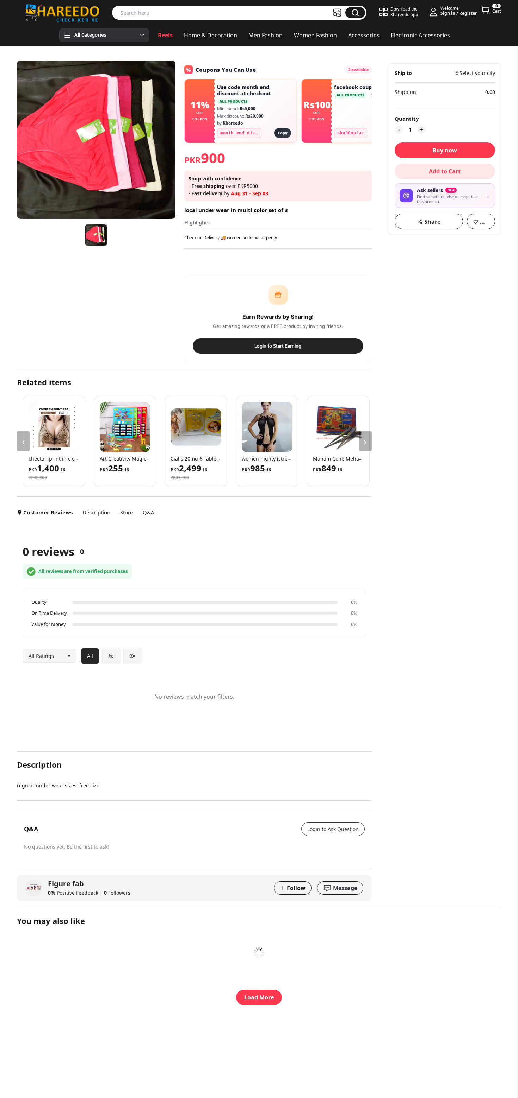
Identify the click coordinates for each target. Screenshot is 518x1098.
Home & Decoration (210, 35)
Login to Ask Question (333, 829)
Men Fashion (265, 35)
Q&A (148, 512)
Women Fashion (315, 35)
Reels (165, 35)
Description (96, 512)
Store (126, 512)
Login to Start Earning (277, 346)
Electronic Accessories (420, 35)
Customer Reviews (48, 512)
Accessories (364, 35)
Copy (283, 132)
